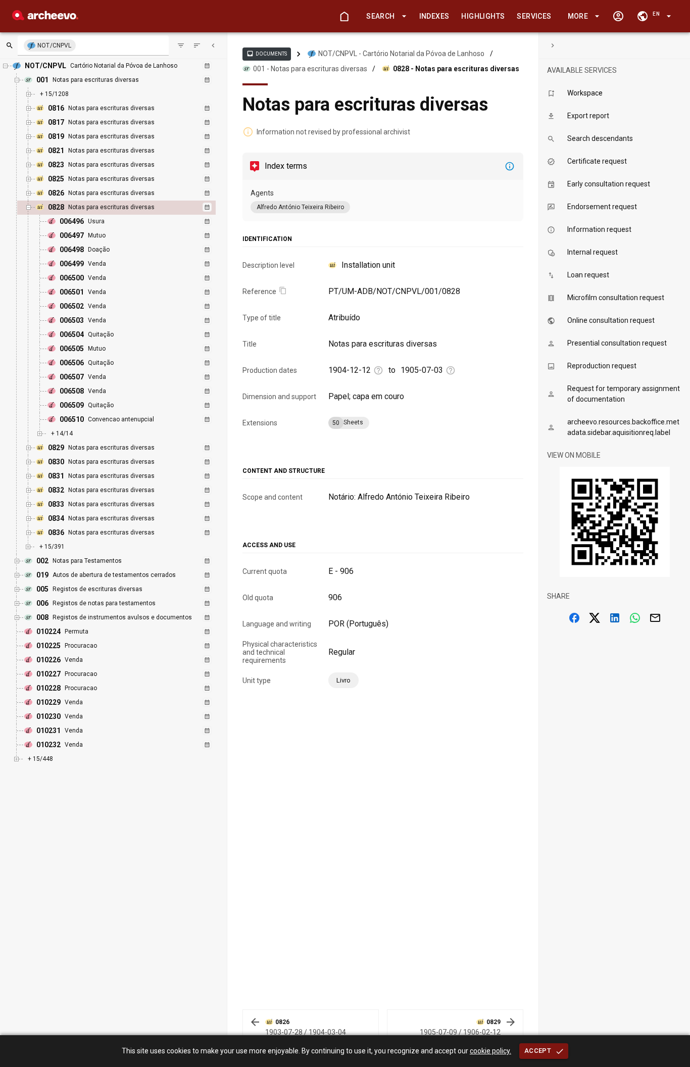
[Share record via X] (594, 618)
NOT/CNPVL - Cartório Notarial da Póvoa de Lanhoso (401, 54)
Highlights (483, 16)
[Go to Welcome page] (344, 16)
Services (534, 16)
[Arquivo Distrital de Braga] (45, 17)
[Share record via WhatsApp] (635, 618)
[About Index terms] (509, 166)
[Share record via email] (655, 618)
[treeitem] (127, 321)
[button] (384, 16)
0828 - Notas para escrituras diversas (456, 69)
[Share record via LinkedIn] (615, 618)
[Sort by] (181, 45)
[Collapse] (213, 45)
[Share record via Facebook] (574, 618)
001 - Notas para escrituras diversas (310, 69)
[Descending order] (197, 45)
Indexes (434, 16)
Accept (537, 1050)
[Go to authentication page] (618, 16)
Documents (267, 53)
